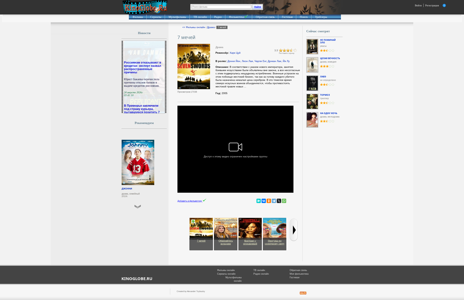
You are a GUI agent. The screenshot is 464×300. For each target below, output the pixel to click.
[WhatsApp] (284, 201)
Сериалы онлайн (226, 273)
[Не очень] (284, 50)
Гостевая (287, 16)
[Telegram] (274, 201)
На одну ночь (328, 113)
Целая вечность (330, 58)
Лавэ (323, 76)
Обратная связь (265, 16)
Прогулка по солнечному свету (274, 242)
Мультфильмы (177, 16)
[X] (279, 201)
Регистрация (432, 5)
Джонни (127, 188)
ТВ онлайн (200, 16)
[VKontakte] (264, 201)
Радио (218, 16)
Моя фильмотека (299, 273)
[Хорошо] (291, 50)
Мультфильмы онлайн (233, 279)
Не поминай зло (328, 41)
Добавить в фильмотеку (189, 201)
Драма (211, 27)
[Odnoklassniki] (269, 201)
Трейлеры (321, 16)
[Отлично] (295, 50)
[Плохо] (281, 50)
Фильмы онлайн (226, 270)
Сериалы (155, 16)
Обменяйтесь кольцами (226, 242)
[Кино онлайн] (145, 7)
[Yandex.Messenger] (258, 201)
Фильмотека (236, 16)
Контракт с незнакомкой (250, 242)
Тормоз (325, 94)
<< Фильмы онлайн (194, 27)
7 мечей (201, 240)
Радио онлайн (261, 273)
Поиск (304, 16)
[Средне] (288, 50)
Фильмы (137, 16)
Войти (418, 5)
